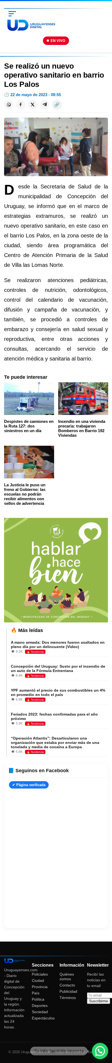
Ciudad (38, 980)
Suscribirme (98, 1001)
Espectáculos (43, 1018)
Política (38, 999)
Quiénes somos (67, 976)
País (35, 993)
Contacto (67, 985)
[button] (100, 1051)
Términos (68, 997)
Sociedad (40, 1012)
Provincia (40, 987)
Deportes (40, 1005)
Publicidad (68, 991)
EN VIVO (58, 41)
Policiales (40, 974)
